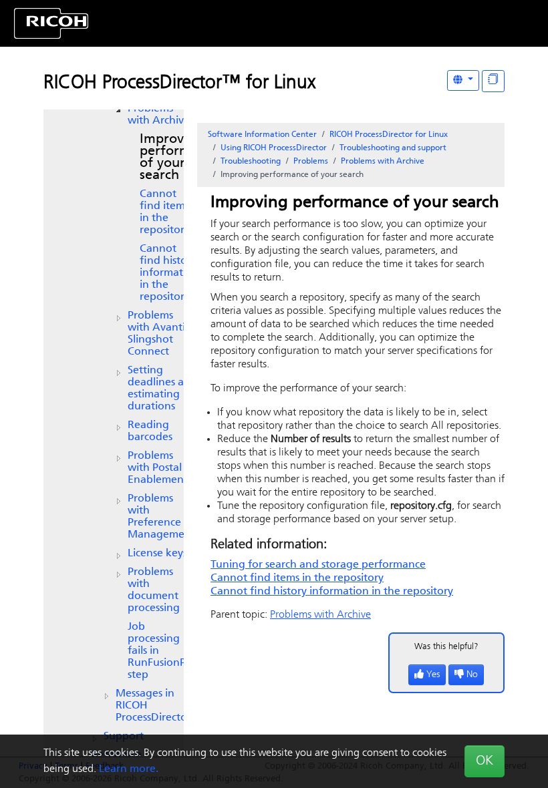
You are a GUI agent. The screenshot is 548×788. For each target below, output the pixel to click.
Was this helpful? (446, 646)
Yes (433, 675)
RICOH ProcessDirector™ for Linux (179, 83)
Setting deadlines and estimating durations (162, 388)
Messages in (153, 705)
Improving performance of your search (180, 158)
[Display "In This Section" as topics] (493, 81)
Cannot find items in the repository (165, 212)
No (472, 675)
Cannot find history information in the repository (169, 273)
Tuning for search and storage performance (318, 565)
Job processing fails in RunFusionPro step (162, 651)
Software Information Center (262, 135)
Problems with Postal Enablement (158, 468)
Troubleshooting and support (392, 148)
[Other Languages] (463, 80)
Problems (310, 162)
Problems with (159, 115)
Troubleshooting (251, 162)
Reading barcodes (150, 431)
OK (484, 761)
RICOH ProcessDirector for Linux (388, 135)
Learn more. (128, 769)
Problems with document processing (154, 590)
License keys (157, 553)
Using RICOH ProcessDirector (274, 148)
